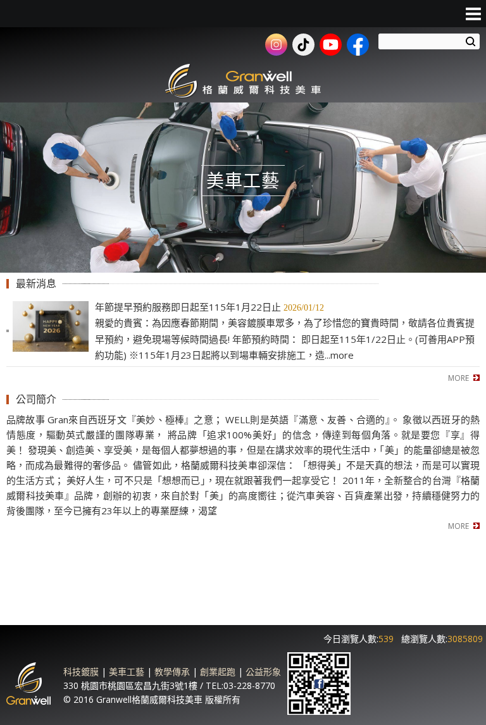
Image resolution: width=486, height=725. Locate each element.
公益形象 (263, 672)
